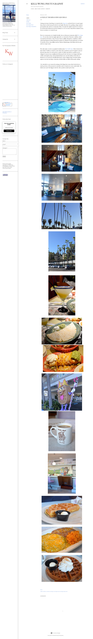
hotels (27, 21)
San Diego (28, 23)
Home (32, 8)
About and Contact (40, 8)
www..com (7, 102)
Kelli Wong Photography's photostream (8, 104)
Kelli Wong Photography (47, 3)
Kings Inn (65, 23)
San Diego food (29, 24)
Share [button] (27, 15)
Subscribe (9, 130)
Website (48, 8)
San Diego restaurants (31, 26)
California (28, 20)
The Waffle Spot (69, 49)
